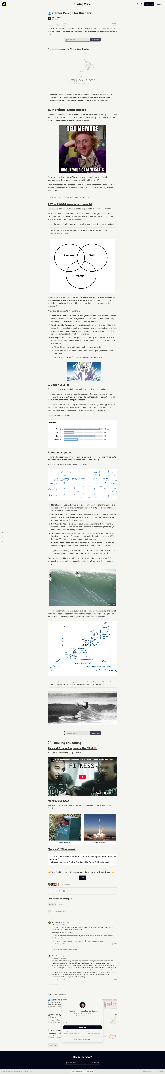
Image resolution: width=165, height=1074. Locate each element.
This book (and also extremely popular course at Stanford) (73, 394)
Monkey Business (58, 800)
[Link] (45, 109)
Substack (145, 1071)
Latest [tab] (55, 994)
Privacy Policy (97, 1034)
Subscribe (149, 4)
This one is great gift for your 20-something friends (70, 209)
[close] (100, 1002)
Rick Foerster (56, 922)
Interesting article (55, 805)
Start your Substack (78, 1071)
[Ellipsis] (116, 922)
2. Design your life (59, 384)
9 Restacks (70, 884)
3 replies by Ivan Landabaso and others (66, 949)
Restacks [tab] (60, 905)
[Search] (137, 4)
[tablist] (56, 905)
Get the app (90, 1071)
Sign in (159, 4)
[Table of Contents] (2, 537)
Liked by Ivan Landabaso (60, 924)
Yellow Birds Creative (79, 49)
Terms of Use (91, 1032)
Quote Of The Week (62, 849)
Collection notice (27, 1071)
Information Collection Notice (82, 1034)
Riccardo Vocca (57, 956)
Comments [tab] (52, 905)
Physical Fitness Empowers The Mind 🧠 (72, 748)
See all (51, 1045)
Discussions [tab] (62, 994)
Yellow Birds (55, 94)
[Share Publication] (141, 4)
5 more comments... (54, 985)
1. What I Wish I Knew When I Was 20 (70, 204)
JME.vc (73, 28)
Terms (20, 1071)
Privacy (16, 1071)
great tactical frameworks (80, 457)
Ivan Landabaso (57, 17)
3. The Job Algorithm (60, 452)
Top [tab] (50, 994)
